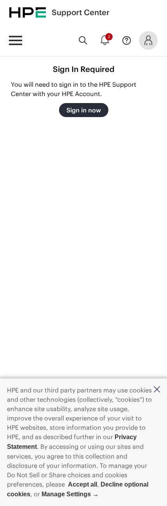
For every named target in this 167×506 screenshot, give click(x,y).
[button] (157, 390)
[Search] (83, 40)
